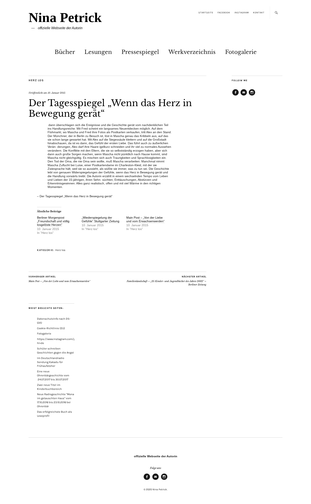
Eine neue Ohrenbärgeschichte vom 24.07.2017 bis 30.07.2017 (53, 375)
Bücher (65, 52)
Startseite (205, 12)
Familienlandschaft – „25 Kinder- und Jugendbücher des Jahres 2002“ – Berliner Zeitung (166, 280)
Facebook (223, 12)
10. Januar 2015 (56, 92)
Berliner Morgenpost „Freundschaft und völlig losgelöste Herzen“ (53, 221)
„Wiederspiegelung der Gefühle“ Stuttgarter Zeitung (100, 219)
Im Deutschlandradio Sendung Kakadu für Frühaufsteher (50, 362)
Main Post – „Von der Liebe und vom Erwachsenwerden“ (145, 219)
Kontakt (258, 12)
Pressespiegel (140, 52)
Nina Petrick (65, 17)
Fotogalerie (241, 52)
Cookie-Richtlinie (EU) (51, 328)
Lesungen (98, 52)
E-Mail (244, 95)
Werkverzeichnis (192, 52)
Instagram (241, 12)
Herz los (36, 80)
